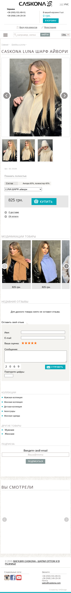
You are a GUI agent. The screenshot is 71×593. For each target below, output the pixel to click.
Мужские (9, 430)
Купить (46, 202)
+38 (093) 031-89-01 (16, 12)
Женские (9, 433)
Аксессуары (9, 411)
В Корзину (50, 20)
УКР (62, 4)
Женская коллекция (13, 402)
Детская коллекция (13, 407)
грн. (64, 35)
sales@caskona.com (51, 583)
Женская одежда (12, 416)
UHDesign (62, 590)
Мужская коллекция (13, 397)
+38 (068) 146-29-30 (16, 16)
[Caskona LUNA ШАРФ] (36, 97)
